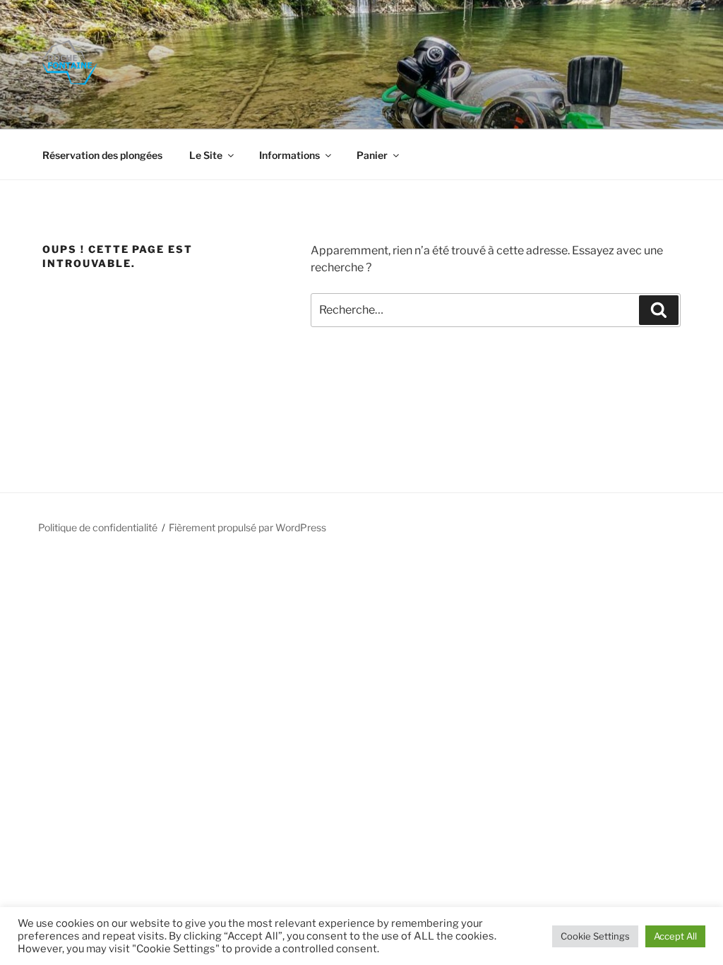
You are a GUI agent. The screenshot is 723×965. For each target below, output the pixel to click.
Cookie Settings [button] (595, 936)
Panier (372, 155)
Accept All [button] (675, 936)
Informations (289, 155)
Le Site (205, 155)
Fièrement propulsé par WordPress (247, 527)
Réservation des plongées (102, 155)
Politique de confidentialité (97, 527)
